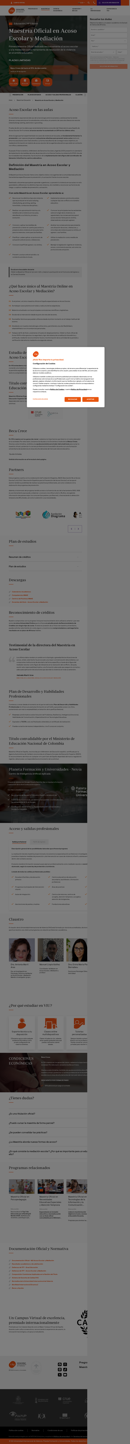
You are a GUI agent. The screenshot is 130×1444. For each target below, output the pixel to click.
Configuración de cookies (40, 398)
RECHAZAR (72, 399)
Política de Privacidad (79, 389)
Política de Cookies (57, 389)
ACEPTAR (90, 399)
